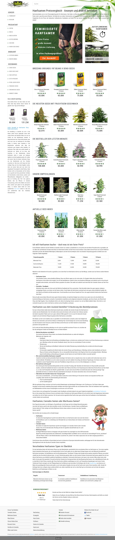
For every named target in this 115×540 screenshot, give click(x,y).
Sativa (11, 28)
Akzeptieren (58, 538)
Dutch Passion (13, 78)
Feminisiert (12, 16)
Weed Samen (11, 518)
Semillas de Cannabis (13, 527)
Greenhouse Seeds (14, 89)
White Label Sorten (12, 530)
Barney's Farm (13, 93)
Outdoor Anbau (13, 55)
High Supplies (13, 75)
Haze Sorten (36, 518)
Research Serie (11, 524)
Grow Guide (17, 188)
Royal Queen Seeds (14, 82)
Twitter (88, 515)
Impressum (36, 527)
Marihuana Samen (12, 515)
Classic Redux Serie (13, 521)
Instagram (88, 518)
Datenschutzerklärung (38, 530)
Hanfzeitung (36, 512)
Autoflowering (13, 39)
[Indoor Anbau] (97, 54)
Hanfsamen (32, 534)
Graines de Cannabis (38, 524)
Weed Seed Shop (13, 71)
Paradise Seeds (13, 86)
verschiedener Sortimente (99, 391)
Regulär (11, 19)
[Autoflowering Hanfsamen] (97, 33)
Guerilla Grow (93, 463)
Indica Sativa (13, 35)
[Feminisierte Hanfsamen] (57, 43)
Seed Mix (11, 43)
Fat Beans (35, 521)
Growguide (36, 515)
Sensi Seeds (12, 67)
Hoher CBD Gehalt (14, 46)
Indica (11, 32)
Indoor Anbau (13, 59)
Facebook (88, 512)
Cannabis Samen (12, 512)
